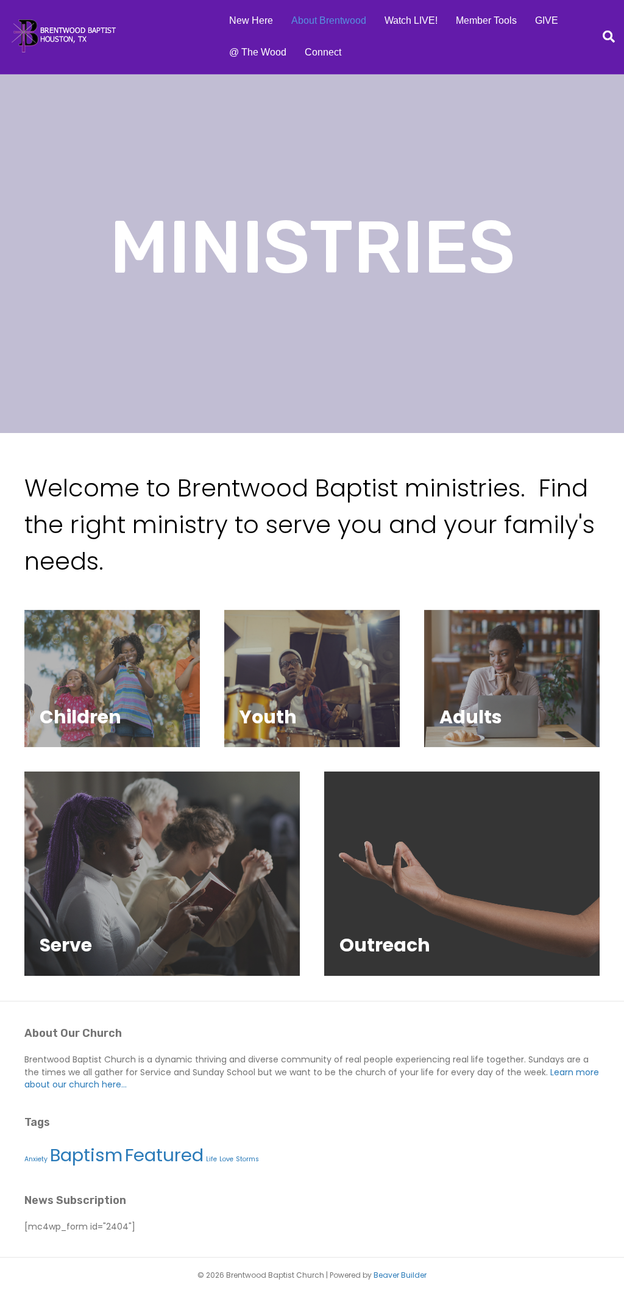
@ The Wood (257, 52)
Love (226, 1159)
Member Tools (486, 20)
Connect (323, 52)
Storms (247, 1159)
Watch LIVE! (411, 20)
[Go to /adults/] (512, 678)
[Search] (604, 37)
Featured (164, 1154)
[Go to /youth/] (312, 679)
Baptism (86, 1154)
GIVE (546, 20)
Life (211, 1159)
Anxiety (36, 1159)
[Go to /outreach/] (462, 873)
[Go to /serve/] (162, 874)
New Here (251, 20)
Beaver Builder (400, 1275)
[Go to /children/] (112, 679)
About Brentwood (328, 20)
